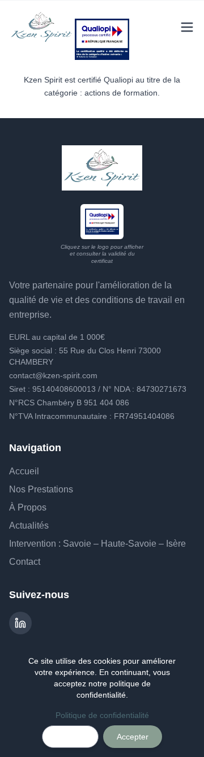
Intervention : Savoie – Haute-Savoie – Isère (97, 543)
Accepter (132, 736)
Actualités (29, 525)
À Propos (27, 507)
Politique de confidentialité (102, 715)
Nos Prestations (41, 489)
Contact (24, 561)
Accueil (24, 471)
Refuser (70, 736)
